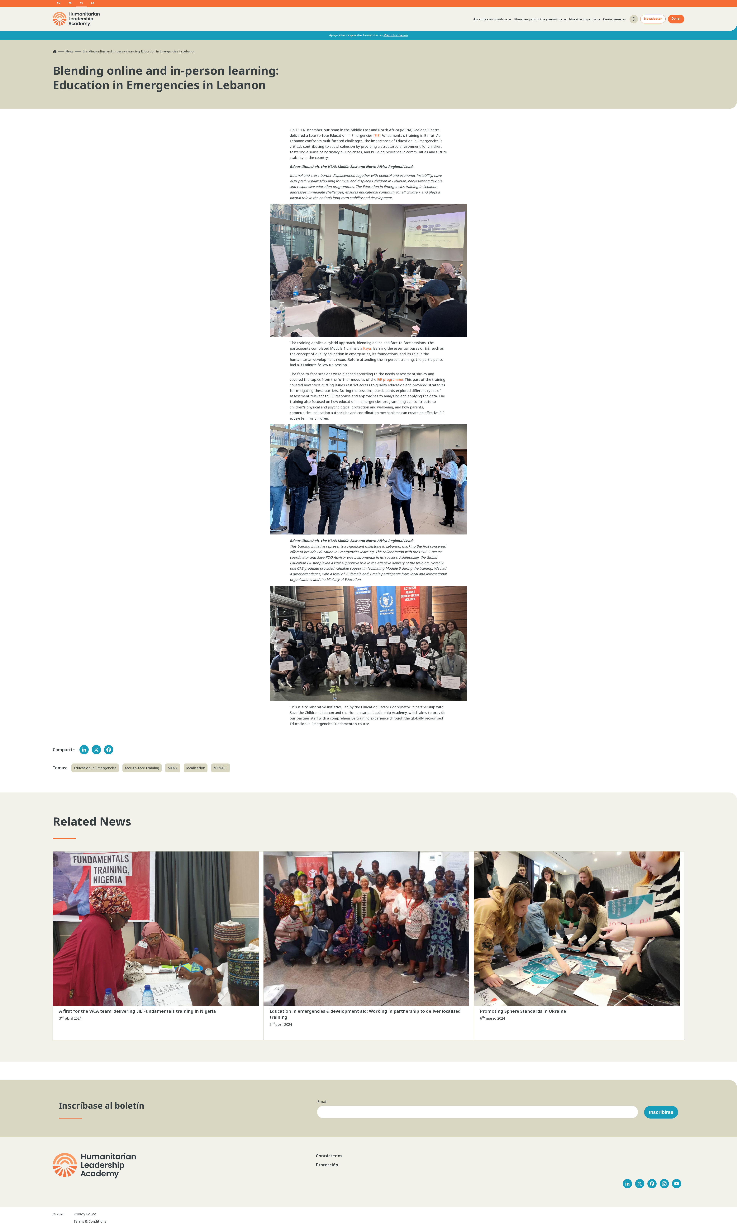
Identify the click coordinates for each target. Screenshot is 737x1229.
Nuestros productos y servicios (538, 19)
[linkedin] (627, 1183)
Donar (676, 18)
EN (58, 3)
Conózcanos (612, 19)
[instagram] (664, 1183)
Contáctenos (330, 1155)
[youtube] (676, 1183)
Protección (327, 1165)
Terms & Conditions (90, 1221)
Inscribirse (661, 1112)
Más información (395, 35)
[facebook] (652, 1183)
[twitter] (639, 1183)
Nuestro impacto (582, 19)
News (69, 51)
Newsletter (653, 19)
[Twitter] (96, 749)
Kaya (367, 348)
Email (322, 1101)
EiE (377, 135)
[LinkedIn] (84, 749)
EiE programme (390, 379)
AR (92, 3)
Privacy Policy (85, 1214)
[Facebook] (108, 749)
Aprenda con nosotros (490, 19)
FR (70, 3)
